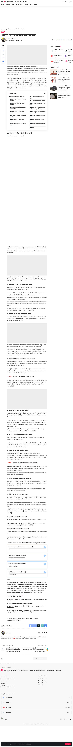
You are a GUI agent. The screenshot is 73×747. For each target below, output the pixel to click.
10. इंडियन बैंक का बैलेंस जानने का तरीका (37, 104)
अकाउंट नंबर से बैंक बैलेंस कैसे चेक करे (14, 620)
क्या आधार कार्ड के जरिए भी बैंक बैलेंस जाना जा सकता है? (37, 112)
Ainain (8, 38)
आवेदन (59, 97)
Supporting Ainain (15, 1)
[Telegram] (36, 712)
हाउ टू (59, 82)
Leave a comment (40, 658)
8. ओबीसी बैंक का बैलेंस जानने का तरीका (36, 97)
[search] (63, 1)
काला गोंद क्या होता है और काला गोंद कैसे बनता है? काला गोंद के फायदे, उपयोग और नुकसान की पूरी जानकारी (64, 87)
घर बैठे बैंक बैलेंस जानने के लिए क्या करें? (37, 120)
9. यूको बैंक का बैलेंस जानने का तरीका (38, 100)
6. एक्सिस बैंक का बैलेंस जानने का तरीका (17, 120)
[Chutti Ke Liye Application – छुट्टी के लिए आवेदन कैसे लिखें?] (53, 96)
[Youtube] (57, 61)
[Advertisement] (36, 17)
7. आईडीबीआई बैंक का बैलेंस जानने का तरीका (18, 124)
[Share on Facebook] (57, 40)
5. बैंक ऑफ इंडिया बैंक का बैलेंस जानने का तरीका (18, 116)
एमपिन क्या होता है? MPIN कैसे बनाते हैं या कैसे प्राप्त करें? (25, 462)
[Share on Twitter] (59, 40)
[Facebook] (44, 633)
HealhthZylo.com (42, 679)
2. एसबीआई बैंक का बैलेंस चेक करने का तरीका (17, 104)
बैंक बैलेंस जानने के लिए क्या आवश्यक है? (37, 116)
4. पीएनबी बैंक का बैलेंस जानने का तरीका (17, 112)
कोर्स (61, 74)
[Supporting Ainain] (4, 719)
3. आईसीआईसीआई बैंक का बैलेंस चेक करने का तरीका (18, 108)
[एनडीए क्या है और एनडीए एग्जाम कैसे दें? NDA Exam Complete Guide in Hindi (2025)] (53, 72)
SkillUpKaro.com (42, 682)
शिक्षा (59, 74)
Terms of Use (28, 744)
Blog (6, 29)
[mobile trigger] (2, 1)
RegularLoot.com (42, 681)
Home (2, 29)
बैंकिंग (9, 29)
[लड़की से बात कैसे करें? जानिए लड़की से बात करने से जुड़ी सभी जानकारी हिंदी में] (53, 80)
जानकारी (59, 90)
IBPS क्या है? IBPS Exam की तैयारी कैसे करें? (23, 376)
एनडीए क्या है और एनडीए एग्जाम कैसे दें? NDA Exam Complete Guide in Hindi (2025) (64, 71)
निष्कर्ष (33, 127)
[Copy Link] (61, 40)
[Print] (63, 40)
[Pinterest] (57, 56)
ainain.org (40, 684)
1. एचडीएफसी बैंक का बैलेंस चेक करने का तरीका (18, 100)
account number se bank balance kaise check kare (25, 618)
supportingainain (6, 636)
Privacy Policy (20, 744)
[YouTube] (46, 633)
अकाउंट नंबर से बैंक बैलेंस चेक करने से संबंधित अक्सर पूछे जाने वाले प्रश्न (37, 108)
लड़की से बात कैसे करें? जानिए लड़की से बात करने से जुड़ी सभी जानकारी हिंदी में (64, 79)
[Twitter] (68, 719)
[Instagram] (36, 702)
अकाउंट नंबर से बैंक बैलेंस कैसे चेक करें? (17, 96)
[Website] (42, 633)
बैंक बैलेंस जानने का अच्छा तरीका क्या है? (37, 124)
